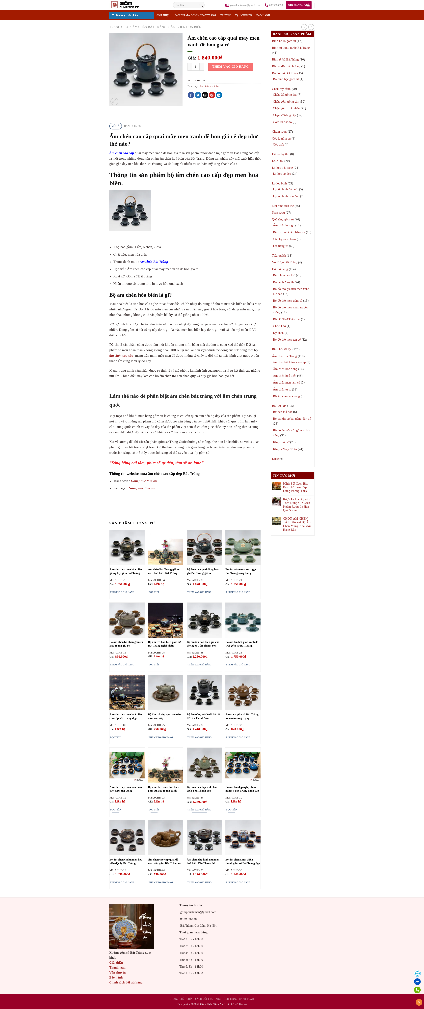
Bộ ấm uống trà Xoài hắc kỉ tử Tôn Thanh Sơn (203, 716)
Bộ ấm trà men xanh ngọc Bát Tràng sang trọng (241, 571)
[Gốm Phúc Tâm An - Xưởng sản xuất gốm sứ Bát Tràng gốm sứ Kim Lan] (128, 5)
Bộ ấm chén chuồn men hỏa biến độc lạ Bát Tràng (125, 861)
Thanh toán (117, 967)
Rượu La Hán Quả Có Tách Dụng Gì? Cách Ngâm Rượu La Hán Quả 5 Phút (297, 504)
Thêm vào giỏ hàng (230, 66)
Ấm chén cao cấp (121, 153)
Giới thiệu (116, 962)
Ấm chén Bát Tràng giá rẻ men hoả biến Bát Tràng (164, 571)
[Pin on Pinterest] (212, 95)
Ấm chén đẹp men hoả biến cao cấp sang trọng (125, 788)
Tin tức (225, 15)
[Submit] (201, 5)
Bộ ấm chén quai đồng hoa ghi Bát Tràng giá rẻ (203, 571)
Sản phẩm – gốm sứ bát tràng (195, 15)
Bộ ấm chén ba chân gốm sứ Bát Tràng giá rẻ (126, 643)
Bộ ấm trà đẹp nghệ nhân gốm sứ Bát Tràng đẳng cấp (242, 788)
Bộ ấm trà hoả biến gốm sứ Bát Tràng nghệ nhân (164, 643)
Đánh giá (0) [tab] (132, 126)
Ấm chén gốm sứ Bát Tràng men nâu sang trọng (242, 716)
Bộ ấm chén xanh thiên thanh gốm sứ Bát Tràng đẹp (242, 861)
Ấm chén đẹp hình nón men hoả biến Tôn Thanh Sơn (203, 861)
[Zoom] (114, 101)
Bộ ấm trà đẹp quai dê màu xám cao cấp (164, 716)
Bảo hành (263, 15)
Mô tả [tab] (115, 126)
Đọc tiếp (154, 592)
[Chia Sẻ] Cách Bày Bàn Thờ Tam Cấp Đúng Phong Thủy (295, 487)
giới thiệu (163, 15)
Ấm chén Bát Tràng (149, 27)
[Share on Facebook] (191, 95)
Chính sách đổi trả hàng (125, 982)
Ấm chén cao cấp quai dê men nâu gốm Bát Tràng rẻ (164, 861)
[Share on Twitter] (198, 95)
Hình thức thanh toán (238, 999)
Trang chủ (118, 27)
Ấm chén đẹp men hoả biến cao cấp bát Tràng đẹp (125, 716)
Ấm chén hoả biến (186, 27)
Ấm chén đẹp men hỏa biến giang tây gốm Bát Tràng (125, 571)
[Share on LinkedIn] (219, 95)
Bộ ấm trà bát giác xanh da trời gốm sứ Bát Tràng (241, 643)
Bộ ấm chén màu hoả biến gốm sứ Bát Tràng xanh (163, 788)
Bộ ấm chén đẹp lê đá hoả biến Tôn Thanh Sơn (202, 788)
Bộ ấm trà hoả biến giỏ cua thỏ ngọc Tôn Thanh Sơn (203, 643)
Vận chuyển (243, 15)
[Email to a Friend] (205, 95)
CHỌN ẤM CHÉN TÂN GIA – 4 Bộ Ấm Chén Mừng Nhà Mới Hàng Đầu (297, 524)
